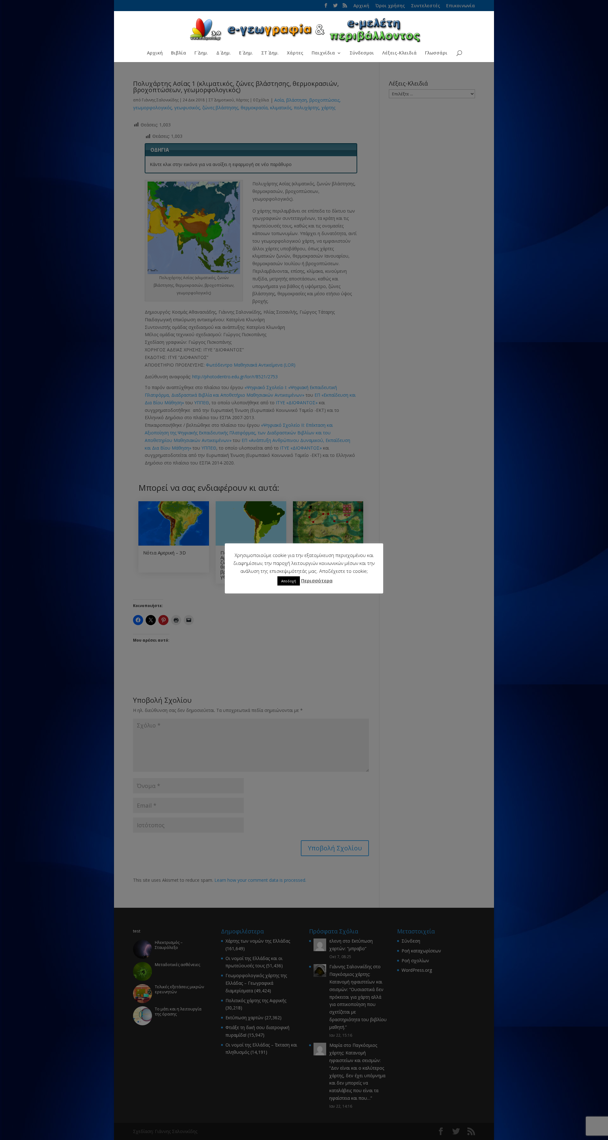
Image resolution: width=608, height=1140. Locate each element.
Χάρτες (295, 53)
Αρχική (155, 53)
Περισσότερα (316, 580)
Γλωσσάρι (436, 53)
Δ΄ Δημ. (223, 53)
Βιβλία (178, 53)
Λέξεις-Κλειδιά (399, 53)
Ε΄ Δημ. (246, 53)
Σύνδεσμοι (362, 53)
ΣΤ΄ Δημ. (270, 53)
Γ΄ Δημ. (201, 53)
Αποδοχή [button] (288, 581)
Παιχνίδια (323, 53)
